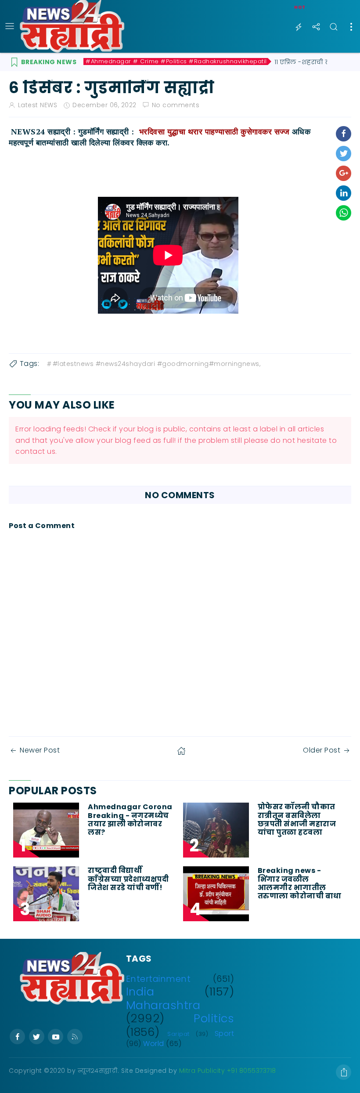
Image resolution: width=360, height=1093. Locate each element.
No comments (176, 105)
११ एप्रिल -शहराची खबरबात (312, 62)
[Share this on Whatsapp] (343, 213)
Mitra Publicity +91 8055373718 (227, 1070)
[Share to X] (343, 153)
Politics (214, 1018)
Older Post (321, 750)
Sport (224, 1033)
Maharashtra (163, 1005)
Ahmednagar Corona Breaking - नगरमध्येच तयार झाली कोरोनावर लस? (130, 819)
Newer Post (40, 750)
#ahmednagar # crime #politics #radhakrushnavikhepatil (176, 61)
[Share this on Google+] (343, 173)
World (153, 1044)
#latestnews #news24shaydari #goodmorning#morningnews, (157, 363)
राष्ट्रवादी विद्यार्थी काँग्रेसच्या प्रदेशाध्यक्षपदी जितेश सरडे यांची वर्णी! (128, 879)
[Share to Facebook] (343, 133)
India (140, 991)
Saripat (178, 1034)
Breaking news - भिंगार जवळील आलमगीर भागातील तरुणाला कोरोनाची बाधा (300, 883)
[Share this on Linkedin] (343, 193)
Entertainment (158, 979)
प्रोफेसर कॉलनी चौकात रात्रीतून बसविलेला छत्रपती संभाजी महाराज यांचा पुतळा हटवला (297, 819)
